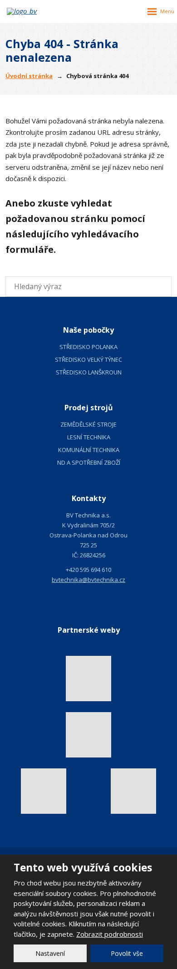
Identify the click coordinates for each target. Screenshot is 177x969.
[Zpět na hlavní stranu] (34, 11)
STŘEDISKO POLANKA (88, 347)
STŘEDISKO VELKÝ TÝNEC (88, 359)
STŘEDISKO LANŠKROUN (89, 372)
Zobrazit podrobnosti (109, 934)
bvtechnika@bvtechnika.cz (88, 579)
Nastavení (50, 953)
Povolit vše (127, 953)
